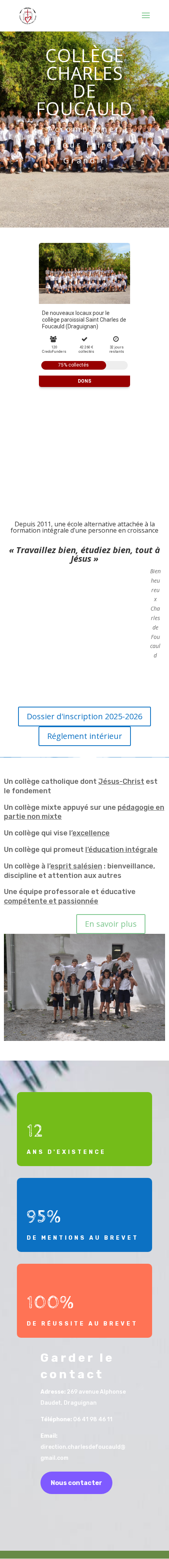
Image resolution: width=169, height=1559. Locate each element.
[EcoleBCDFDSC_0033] (84, 1038)
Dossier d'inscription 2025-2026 (84, 716)
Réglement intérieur (84, 736)
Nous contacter (76, 1483)
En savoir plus (111, 923)
